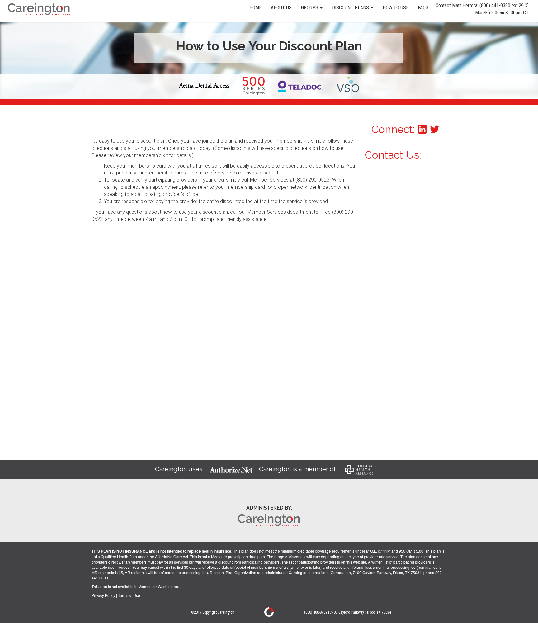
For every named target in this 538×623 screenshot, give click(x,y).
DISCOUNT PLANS (351, 8)
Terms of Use (129, 595)
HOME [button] (255, 8)
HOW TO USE (395, 8)
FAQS (423, 8)
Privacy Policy (103, 595)
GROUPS (310, 8)
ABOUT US (281, 8)
